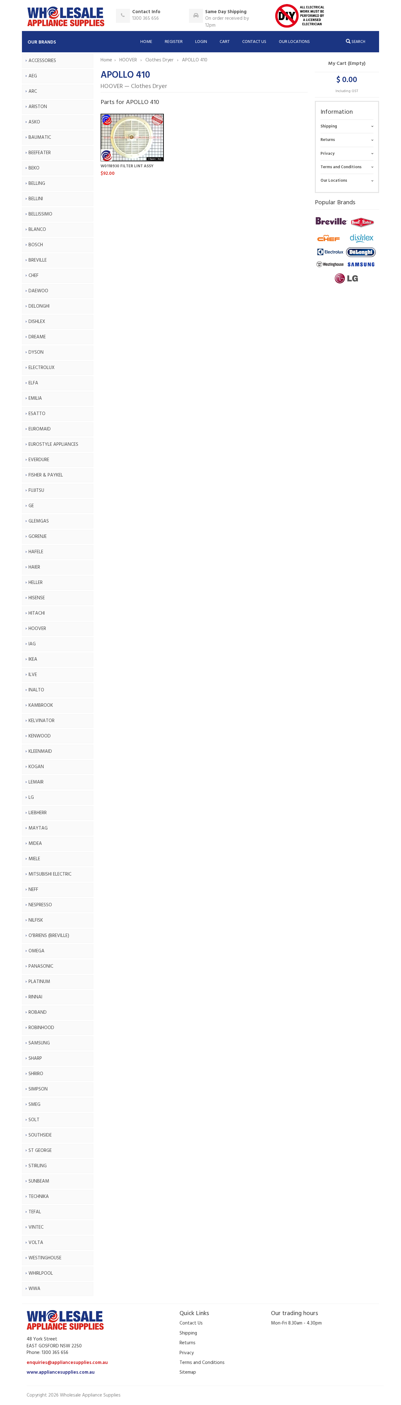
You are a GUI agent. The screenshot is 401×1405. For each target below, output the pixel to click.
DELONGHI (39, 306)
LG (31, 797)
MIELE (34, 859)
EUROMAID (40, 429)
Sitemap (188, 1372)
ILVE (33, 675)
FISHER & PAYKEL (46, 475)
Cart (225, 41)
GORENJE (38, 536)
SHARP (35, 1058)
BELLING (37, 183)
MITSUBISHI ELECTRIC (50, 874)
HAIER (34, 567)
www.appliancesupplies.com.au (61, 1372)
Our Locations (294, 41)
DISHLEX (37, 321)
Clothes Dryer (160, 60)
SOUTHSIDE (40, 1135)
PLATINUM (39, 982)
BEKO (34, 168)
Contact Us (254, 41)
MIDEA (35, 843)
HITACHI (37, 613)
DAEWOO (38, 291)
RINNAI (35, 997)
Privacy (327, 153)
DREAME (37, 337)
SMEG (34, 1104)
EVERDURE (39, 460)
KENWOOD (40, 736)
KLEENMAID (40, 751)
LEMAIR (36, 782)
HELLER (36, 582)
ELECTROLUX (42, 368)
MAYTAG (38, 828)
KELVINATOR (42, 721)
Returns (327, 140)
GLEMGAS (39, 521)
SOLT (34, 1120)
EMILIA (35, 398)
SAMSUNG (39, 1043)
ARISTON (38, 107)
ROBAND (38, 1012)
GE (31, 506)
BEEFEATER (40, 153)
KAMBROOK (41, 705)
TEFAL (35, 1212)
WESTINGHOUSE (45, 1258)
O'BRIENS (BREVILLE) (49, 935)
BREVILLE (38, 260)
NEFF (33, 889)
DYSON (36, 352)
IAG (32, 644)
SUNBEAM (39, 1181)
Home (146, 41)
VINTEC (36, 1227)
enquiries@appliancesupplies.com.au (67, 1362)
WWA (34, 1289)
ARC (33, 91)
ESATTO (37, 414)
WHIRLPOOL (41, 1273)
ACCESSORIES (42, 61)
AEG (33, 76)
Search (358, 42)
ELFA (33, 383)
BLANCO (37, 229)
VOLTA (36, 1242)
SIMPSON (38, 1089)
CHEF (34, 275)
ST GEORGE (40, 1150)
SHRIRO (36, 1074)
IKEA (33, 659)
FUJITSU (36, 490)
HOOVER (37, 628)
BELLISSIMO (40, 214)
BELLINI (36, 199)
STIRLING (38, 1166)
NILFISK (36, 920)
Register (174, 41)
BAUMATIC (40, 137)
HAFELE (36, 552)
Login (201, 41)
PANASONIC (41, 966)
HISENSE (37, 598)
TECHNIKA (39, 1196)
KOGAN (36, 767)
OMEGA (36, 951)
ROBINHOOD (41, 1028)
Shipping (328, 126)
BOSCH (36, 245)
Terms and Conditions (341, 167)
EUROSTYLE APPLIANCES (53, 444)
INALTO (36, 690)
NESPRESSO (40, 905)
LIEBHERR (38, 813)
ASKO (34, 122)
